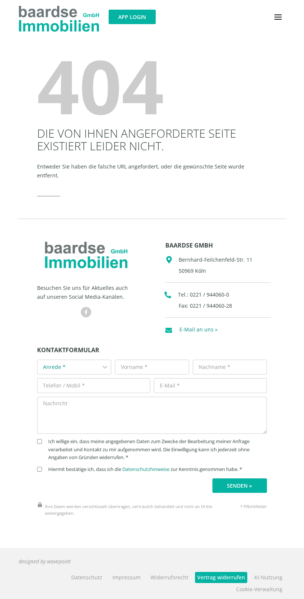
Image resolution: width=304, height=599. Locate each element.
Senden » (239, 485)
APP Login (132, 16)
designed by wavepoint (45, 561)
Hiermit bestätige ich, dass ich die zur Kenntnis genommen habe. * (145, 469)
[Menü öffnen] (277, 16)
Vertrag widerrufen (221, 577)
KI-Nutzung (268, 577)
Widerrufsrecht (169, 577)
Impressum (126, 577)
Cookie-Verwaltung (259, 589)
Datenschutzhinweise (145, 469)
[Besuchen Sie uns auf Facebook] (86, 312)
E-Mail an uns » (198, 329)
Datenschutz (86, 577)
